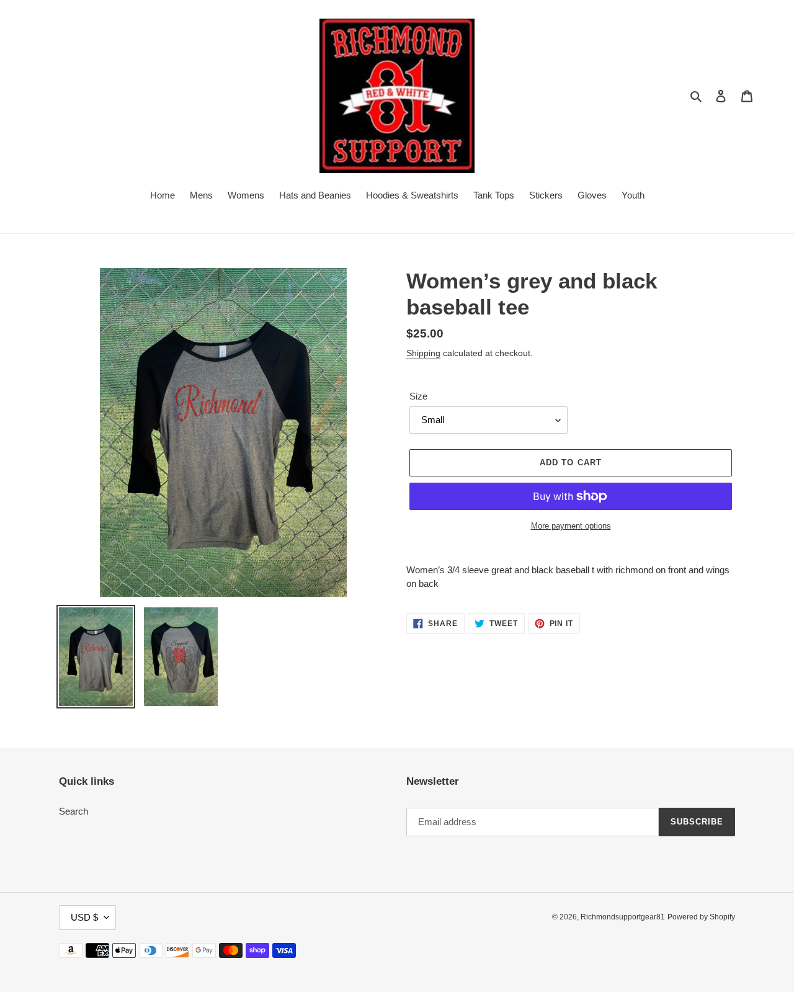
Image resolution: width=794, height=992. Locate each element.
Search (73, 811)
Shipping (423, 353)
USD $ (84, 917)
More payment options (571, 525)
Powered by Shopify (701, 917)
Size (418, 396)
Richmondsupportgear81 (623, 917)
